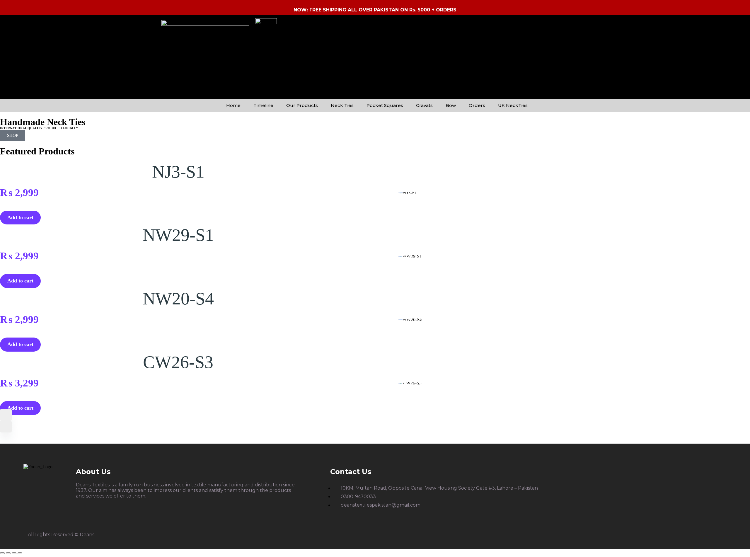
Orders (477, 105)
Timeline (263, 105)
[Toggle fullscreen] (8, 553)
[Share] (14, 553)
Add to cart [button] (20, 217)
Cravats (424, 105)
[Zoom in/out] (2, 553)
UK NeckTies (513, 105)
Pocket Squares (385, 105)
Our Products (302, 105)
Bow (451, 105)
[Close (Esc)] (20, 553)
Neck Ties (342, 105)
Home (233, 105)
